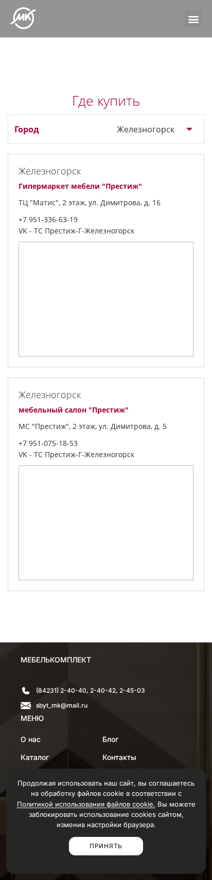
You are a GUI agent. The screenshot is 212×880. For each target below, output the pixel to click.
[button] (193, 18)
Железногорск (145, 129)
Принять (106, 846)
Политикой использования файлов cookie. (86, 804)
